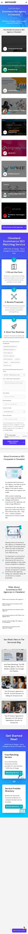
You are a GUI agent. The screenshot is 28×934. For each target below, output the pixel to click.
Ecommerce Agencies (9, 356)
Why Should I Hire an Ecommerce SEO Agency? (13, 610)
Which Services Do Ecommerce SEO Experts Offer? (12, 604)
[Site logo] (10, 2)
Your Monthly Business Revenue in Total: (13, 370)
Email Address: (7, 400)
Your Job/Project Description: (11, 379)
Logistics (6, 362)
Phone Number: (7, 415)
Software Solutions (15, 362)
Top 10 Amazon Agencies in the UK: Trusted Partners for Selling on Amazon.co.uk (14, 693)
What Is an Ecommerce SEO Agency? (12, 599)
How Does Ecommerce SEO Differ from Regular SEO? (13, 615)
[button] (14, 599)
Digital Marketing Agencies (10, 346)
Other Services (7, 365)
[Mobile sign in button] (26, 2)
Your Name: (6, 393)
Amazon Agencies (8, 352)
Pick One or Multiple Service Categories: (11, 342)
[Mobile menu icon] (2, 2)
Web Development (8, 359)
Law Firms (17, 359)
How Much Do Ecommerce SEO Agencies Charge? (11, 627)
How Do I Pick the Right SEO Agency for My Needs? (12, 621)
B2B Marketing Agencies (9, 349)
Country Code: (7, 408)
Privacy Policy (9, 430)
